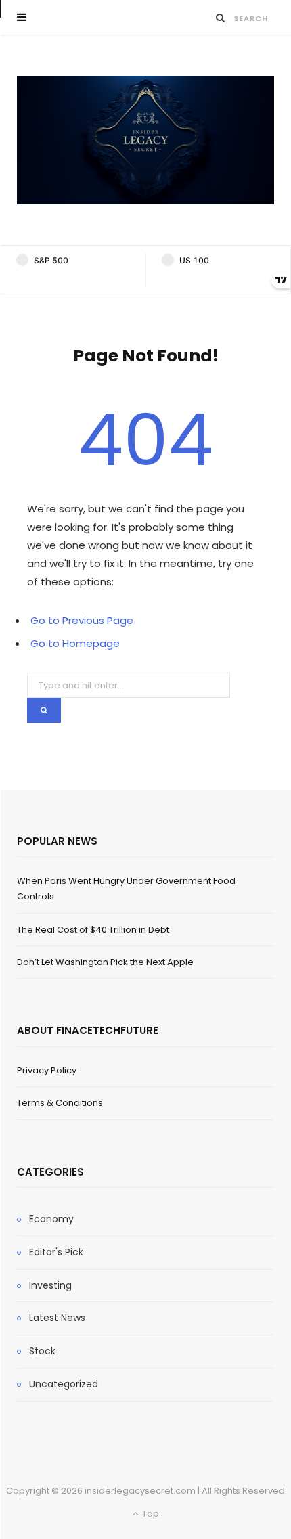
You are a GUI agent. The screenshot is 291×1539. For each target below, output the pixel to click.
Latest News (57, 1317)
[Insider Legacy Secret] (145, 140)
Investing (50, 1285)
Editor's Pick (56, 1252)
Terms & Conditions (60, 1102)
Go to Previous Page (81, 620)
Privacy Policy (46, 1070)
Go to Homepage (75, 643)
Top (149, 1513)
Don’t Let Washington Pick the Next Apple (105, 962)
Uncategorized (63, 1384)
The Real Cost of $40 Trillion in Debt (93, 929)
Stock (42, 1351)
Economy (51, 1219)
